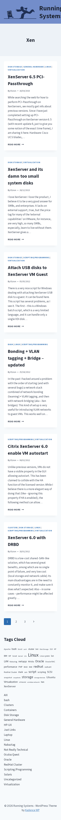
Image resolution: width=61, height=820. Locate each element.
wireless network (33, 682)
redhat (38, 666)
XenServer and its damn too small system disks (25, 176)
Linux (48, 66)
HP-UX (8, 725)
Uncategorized (12, 779)
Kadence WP (32, 810)
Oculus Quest (11, 754)
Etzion (13, 90)
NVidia (31, 661)
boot (20, 649)
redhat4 (48, 667)
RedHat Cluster (10, 672)
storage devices (39, 677)
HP (55, 649)
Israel (14, 656)
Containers (10, 710)
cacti (25, 649)
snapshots (16, 677)
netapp (22, 661)
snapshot (8, 677)
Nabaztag (13, 661)
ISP (9, 656)
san (25, 672)
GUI (51, 649)
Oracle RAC (50, 661)
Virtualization (16, 70)
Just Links (10, 730)
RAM (30, 667)
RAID (26, 667)
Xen (42, 681)
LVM (6, 661)
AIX (6, 695)
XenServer (10, 686)
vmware (22, 682)
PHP (20, 666)
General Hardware (33, 66)
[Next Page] (33, 621)
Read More (16, 144)
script (32, 672)
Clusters (13, 527)
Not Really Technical (16, 749)
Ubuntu (50, 677)
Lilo (25, 656)
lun (52, 655)
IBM (5, 655)
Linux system (45, 656)
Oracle (39, 661)
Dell (36, 649)
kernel (20, 656)
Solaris (8, 774)
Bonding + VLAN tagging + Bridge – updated (26, 358)
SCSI (49, 672)
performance (10, 666)
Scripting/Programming (36, 257)
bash (10, 344)
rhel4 (20, 672)
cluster (31, 649)
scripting (42, 671)
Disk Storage (15, 66)
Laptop (8, 735)
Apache (7, 649)
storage (27, 677)
